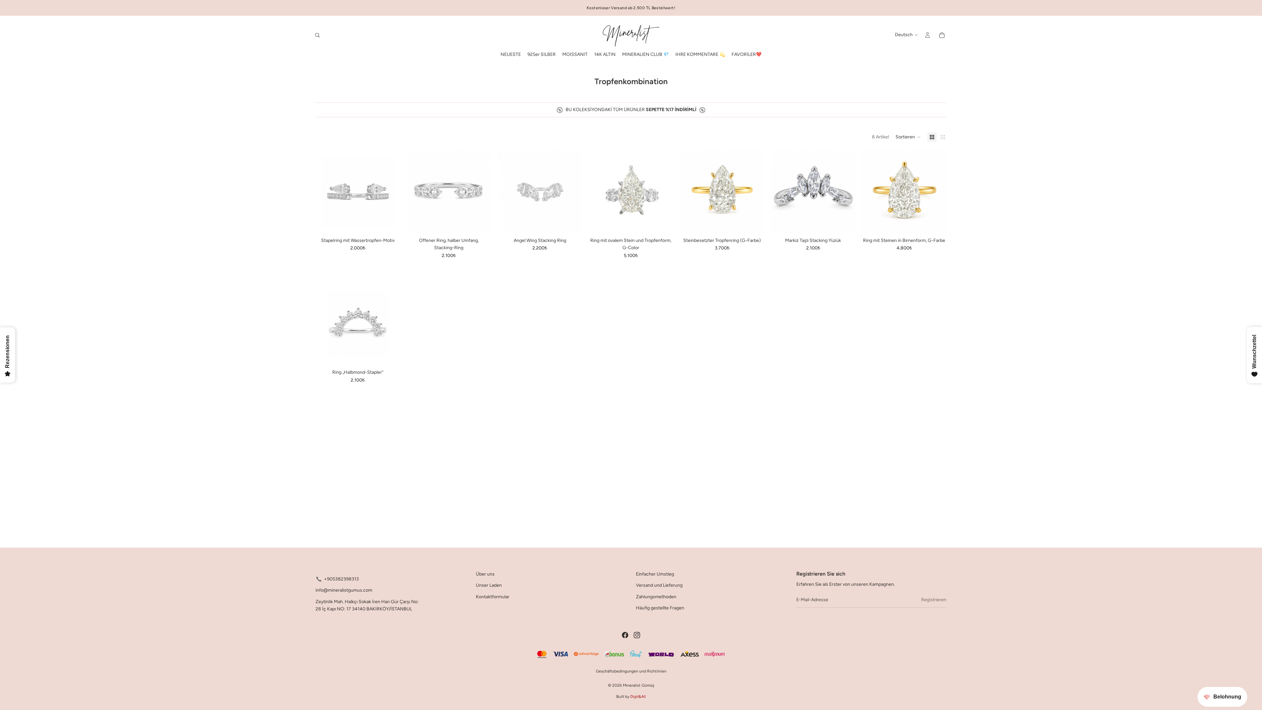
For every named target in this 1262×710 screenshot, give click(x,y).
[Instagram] (637, 635)
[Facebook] (625, 635)
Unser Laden (489, 585)
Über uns (485, 574)
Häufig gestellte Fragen (660, 608)
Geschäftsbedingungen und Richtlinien (631, 671)
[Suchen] (317, 35)
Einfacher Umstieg (655, 574)
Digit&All (638, 696)
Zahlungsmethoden (656, 597)
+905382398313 (341, 579)
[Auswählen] (390, 224)
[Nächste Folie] (390, 192)
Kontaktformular (492, 597)
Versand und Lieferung (659, 585)
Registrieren (934, 600)
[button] (908, 137)
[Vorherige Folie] (325, 192)
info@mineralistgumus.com (344, 590)
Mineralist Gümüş (638, 685)
